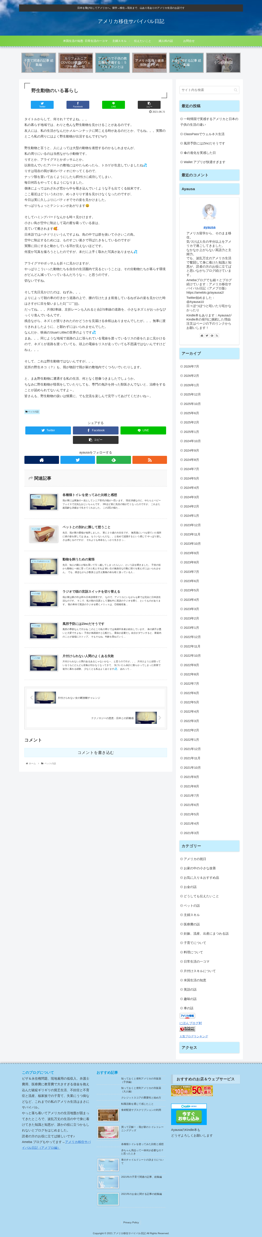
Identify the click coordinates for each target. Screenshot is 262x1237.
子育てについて (195, 943)
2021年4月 (191, 823)
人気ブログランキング (193, 1036)
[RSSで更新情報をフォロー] (149, 460)
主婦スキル (192, 915)
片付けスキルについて (200, 971)
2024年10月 (192, 441)
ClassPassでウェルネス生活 (204, 134)
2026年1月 (191, 385)
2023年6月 (191, 581)
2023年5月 (191, 590)
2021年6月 (191, 805)
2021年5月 (191, 814)
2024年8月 (191, 460)
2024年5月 (191, 478)
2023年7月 (191, 572)
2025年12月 (192, 394)
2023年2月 (191, 618)
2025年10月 (192, 404)
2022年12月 (192, 637)
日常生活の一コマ (196, 961)
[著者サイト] (41, 460)
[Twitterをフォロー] (77, 460)
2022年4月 (191, 711)
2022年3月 (191, 721)
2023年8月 (191, 562)
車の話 (188, 1008)
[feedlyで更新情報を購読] (113, 460)
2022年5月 (191, 702)
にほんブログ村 (190, 1023)
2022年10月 (192, 655)
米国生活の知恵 (195, 980)
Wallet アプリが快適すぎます (204, 162)
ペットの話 (33, 411)
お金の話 (190, 887)
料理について (193, 952)
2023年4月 (191, 599)
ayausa (209, 227)
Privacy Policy (131, 1222)
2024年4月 (191, 487)
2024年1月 (191, 515)
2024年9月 (191, 450)
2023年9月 (191, 553)
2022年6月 (191, 693)
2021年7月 (191, 795)
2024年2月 (191, 506)
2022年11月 (192, 646)
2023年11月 (192, 534)
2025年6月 (191, 413)
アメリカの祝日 (195, 859)
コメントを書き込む (96, 752)
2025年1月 (191, 432)
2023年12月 (192, 525)
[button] (236, 90)
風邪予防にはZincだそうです (204, 143)
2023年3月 (191, 609)
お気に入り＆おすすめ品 (201, 877)
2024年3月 (191, 497)
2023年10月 (192, 543)
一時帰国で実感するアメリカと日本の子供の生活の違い (209, 121)
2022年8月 (191, 674)
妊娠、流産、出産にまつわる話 (206, 933)
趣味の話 (190, 999)
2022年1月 (191, 739)
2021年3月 (191, 833)
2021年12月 (192, 749)
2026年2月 (191, 375)
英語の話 (190, 989)
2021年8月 (191, 786)
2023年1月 (191, 627)
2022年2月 (191, 730)
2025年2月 (191, 422)
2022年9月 (191, 665)
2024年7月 (191, 469)
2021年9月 (191, 777)
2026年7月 (191, 366)
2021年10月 (192, 767)
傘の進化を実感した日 (200, 153)
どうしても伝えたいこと (201, 896)
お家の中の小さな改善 (200, 868)
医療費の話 (192, 924)
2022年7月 (191, 683)
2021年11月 (192, 758)
